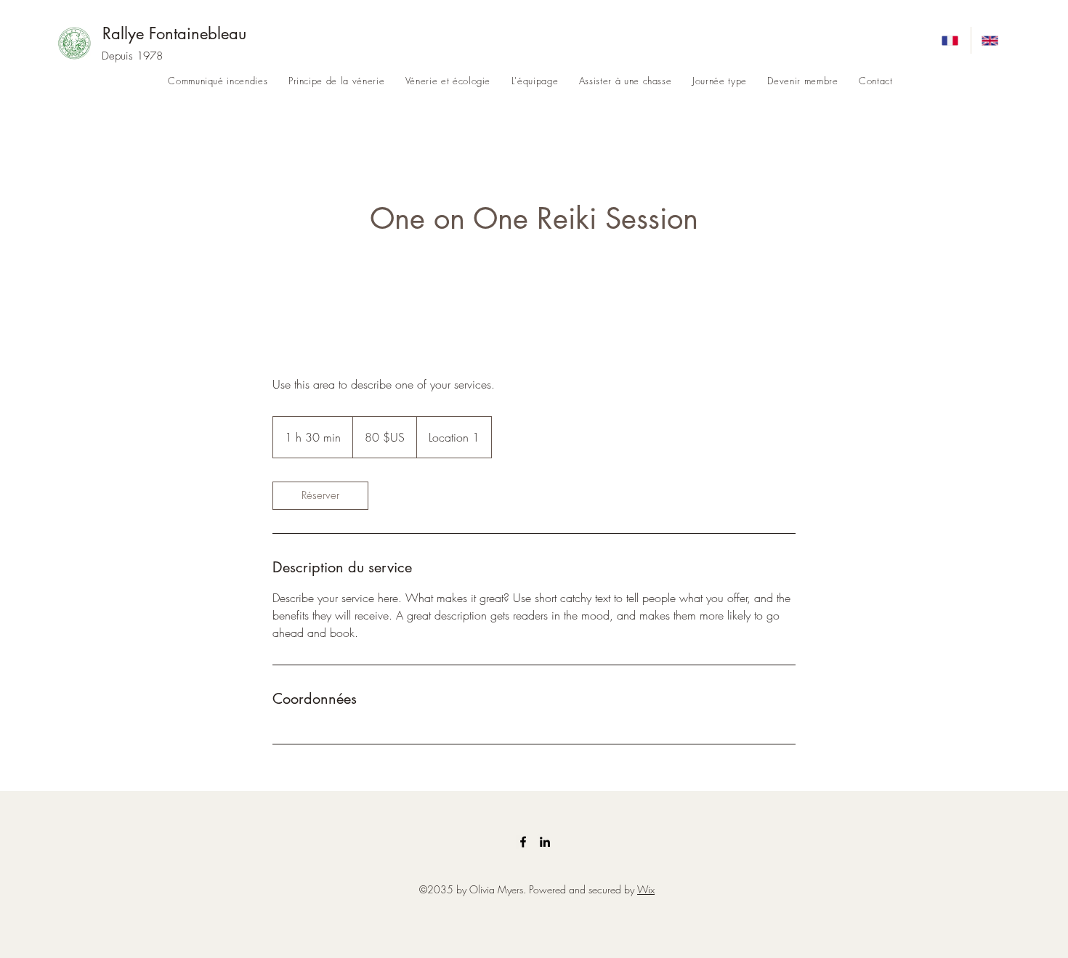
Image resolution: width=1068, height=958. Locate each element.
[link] (320, 496)
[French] (951, 40)
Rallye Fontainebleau (174, 33)
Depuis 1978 (132, 56)
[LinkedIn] (545, 842)
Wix (646, 889)
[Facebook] (523, 842)
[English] (991, 40)
